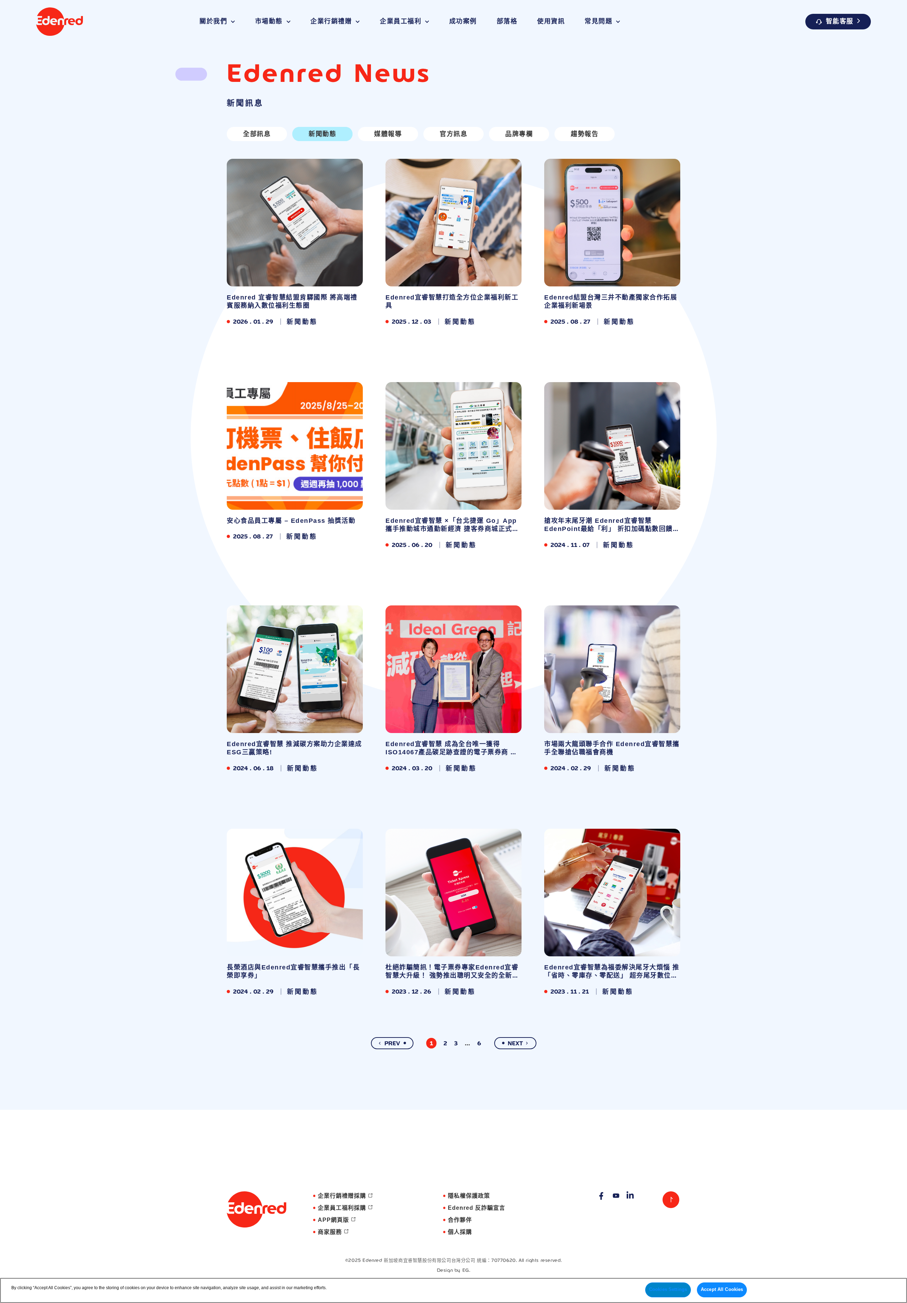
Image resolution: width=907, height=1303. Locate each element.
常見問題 (598, 21)
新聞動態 (322, 134)
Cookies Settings (668, 1289)
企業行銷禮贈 (331, 21)
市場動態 (269, 21)
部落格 (507, 21)
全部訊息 (257, 134)
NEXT (515, 1043)
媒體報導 (388, 134)
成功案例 (463, 21)
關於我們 (213, 21)
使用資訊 (551, 21)
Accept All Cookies (722, 1289)
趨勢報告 (584, 134)
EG (465, 1270)
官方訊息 (453, 134)
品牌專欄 (519, 134)
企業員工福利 (400, 21)
